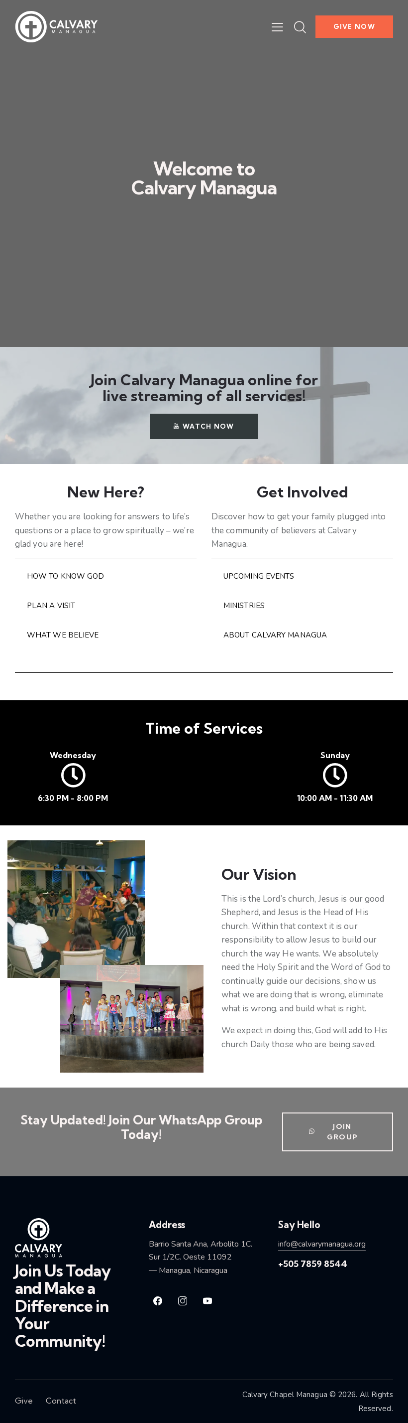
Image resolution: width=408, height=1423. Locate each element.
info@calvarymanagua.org (322, 1244)
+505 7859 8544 (312, 1263)
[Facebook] (158, 1301)
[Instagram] (183, 1301)
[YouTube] (207, 1301)
